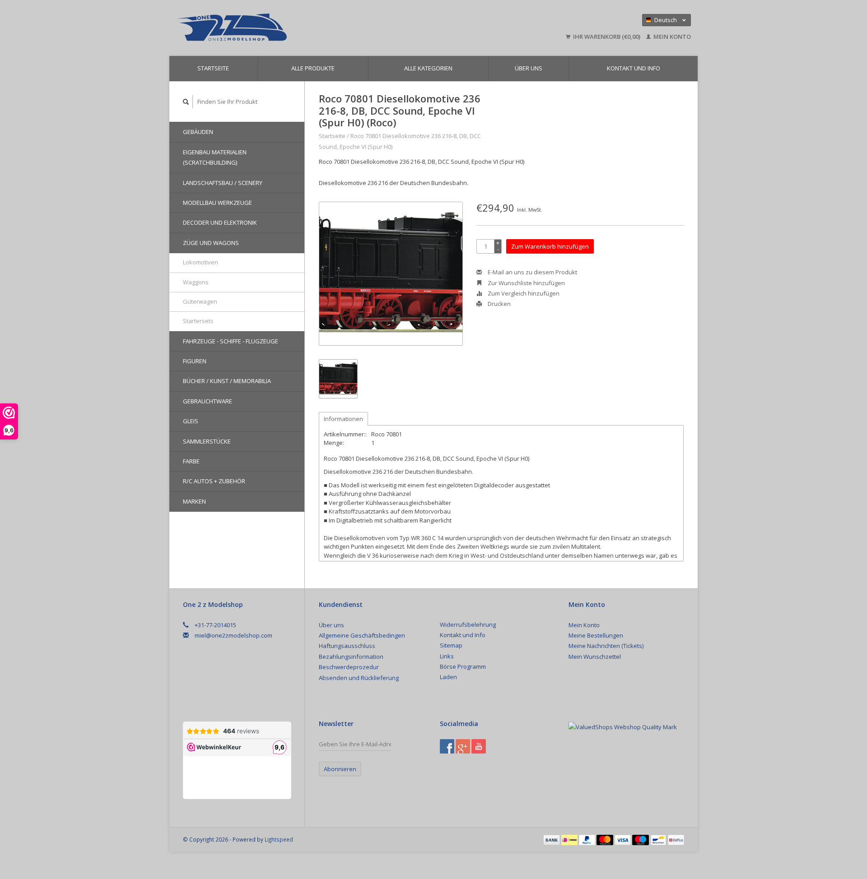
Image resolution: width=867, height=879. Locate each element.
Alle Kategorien (428, 68)
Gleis (190, 421)
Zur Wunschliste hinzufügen (525, 283)
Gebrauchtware (207, 401)
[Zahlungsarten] (552, 839)
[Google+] (463, 746)
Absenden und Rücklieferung (359, 678)
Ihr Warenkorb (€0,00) (607, 36)
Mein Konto (671, 36)
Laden (448, 677)
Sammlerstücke (207, 441)
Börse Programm (463, 666)
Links (447, 656)
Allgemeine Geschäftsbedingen (362, 635)
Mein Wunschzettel (595, 656)
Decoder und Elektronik (220, 222)
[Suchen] (186, 101)
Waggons (196, 282)
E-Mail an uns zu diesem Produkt (531, 272)
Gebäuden (198, 132)
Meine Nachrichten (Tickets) (606, 646)
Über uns (528, 68)
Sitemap (451, 645)
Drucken (498, 304)
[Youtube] (478, 746)
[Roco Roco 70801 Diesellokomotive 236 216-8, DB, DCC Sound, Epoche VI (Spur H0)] (390, 273)
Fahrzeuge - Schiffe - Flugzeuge (230, 341)
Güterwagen (200, 301)
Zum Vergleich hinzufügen (522, 293)
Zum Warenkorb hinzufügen (550, 246)
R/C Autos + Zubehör (214, 481)
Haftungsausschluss (347, 646)
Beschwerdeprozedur (349, 667)
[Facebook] (447, 746)
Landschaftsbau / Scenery (222, 183)
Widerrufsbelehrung (468, 624)
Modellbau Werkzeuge (217, 203)
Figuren (194, 361)
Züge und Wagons (211, 243)
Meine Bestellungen (596, 635)
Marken (194, 501)
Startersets (198, 321)
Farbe (191, 461)
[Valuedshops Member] (623, 727)
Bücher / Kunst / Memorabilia (227, 381)
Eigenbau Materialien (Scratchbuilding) (215, 157)
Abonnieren (340, 769)
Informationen (343, 419)
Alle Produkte (313, 68)
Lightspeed (279, 839)
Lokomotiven (200, 262)
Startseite (213, 68)
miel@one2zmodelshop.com (233, 635)
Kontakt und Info (633, 68)
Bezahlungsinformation (351, 656)
